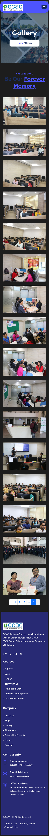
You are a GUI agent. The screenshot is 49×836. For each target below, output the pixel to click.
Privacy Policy (27, 823)
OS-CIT (9, 669)
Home (20, 43)
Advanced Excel (13, 688)
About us (9, 715)
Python (8, 679)
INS (15, 654)
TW (5, 654)
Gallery (8, 725)
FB (10, 654)
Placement (10, 730)
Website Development (16, 693)
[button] (44, 7)
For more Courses (14, 698)
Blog (7, 720)
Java (7, 674)
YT (21, 654)
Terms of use (10, 823)
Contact (9, 745)
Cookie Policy (11, 827)
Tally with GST (12, 683)
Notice (8, 740)
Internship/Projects (15, 735)
